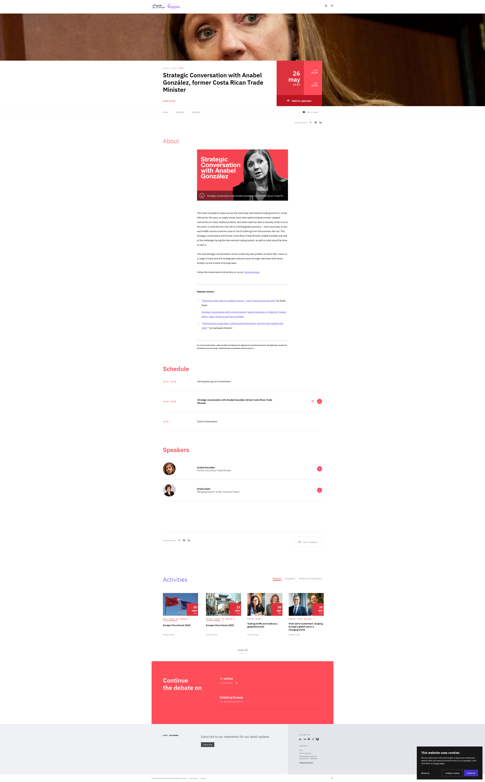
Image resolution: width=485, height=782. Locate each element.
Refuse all (425, 773)
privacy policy (439, 763)
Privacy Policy (193, 778)
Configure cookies (452, 773)
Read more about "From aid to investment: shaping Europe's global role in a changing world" (306, 614)
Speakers (196, 112)
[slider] (242, 624)
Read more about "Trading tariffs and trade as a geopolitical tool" (264, 614)
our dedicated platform (231, 701)
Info (301, 750)
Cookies (203, 778)
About (165, 112)
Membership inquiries (308, 756)
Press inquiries (305, 753)
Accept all (471, 773)
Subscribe (207, 744)
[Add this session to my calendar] (312, 401)
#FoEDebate (226, 682)
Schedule (180, 112)
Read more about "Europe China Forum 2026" (180, 614)
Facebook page (251, 272)
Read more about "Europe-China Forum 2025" (223, 614)
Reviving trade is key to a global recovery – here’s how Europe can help (239, 300)
